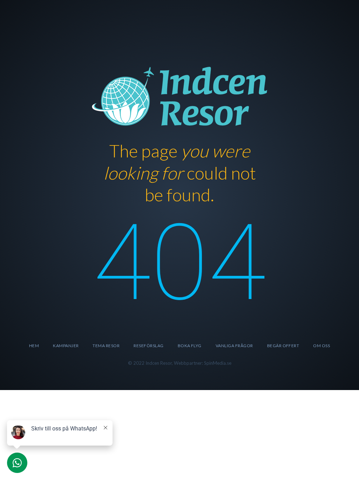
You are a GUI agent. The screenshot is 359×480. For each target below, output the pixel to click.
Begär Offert (283, 345)
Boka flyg (190, 345)
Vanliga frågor (234, 345)
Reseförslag (148, 345)
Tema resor (106, 345)
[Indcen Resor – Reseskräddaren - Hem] (179, 95)
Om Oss (321, 345)
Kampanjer (66, 345)
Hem (34, 345)
